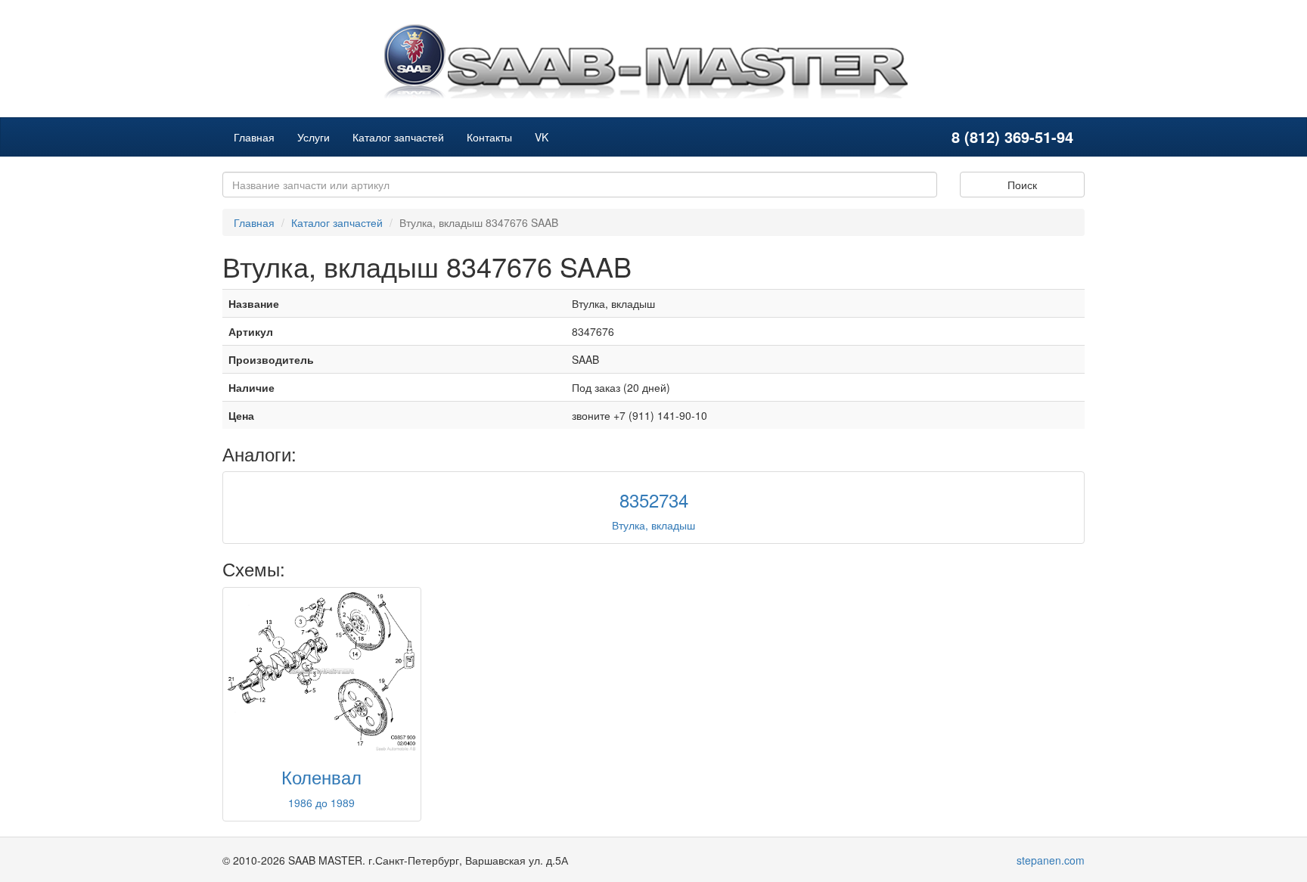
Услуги (313, 136)
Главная (254, 136)
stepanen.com (1051, 860)
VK (541, 136)
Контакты (489, 136)
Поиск (1022, 184)
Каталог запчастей (398, 136)
